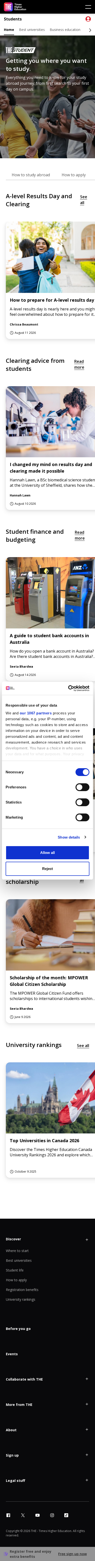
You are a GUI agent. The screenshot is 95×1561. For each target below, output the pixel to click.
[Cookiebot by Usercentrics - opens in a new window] (68, 688)
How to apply (16, 1280)
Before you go (18, 1328)
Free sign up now (72, 1554)
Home (9, 29)
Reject (47, 869)
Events (12, 1354)
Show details (69, 837)
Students (13, 19)
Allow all (47, 853)
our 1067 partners (36, 713)
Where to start (17, 1250)
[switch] (82, 787)
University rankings (20, 1299)
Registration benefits (22, 1289)
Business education (65, 29)
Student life (15, 1270)
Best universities (32, 29)
